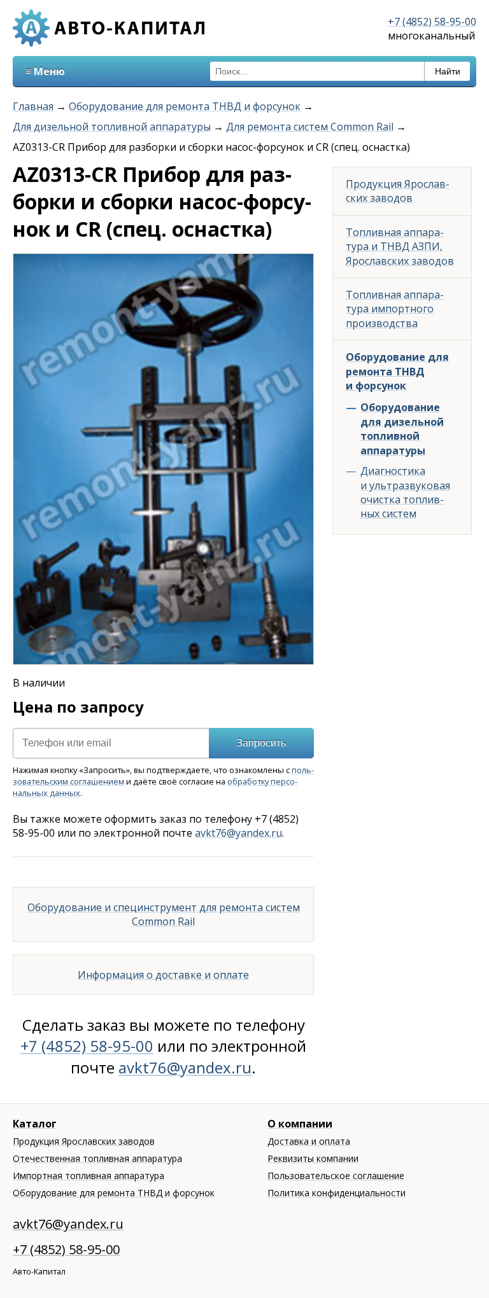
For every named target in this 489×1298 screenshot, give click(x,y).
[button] (302, 265)
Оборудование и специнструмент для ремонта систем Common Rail (163, 914)
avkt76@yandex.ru (238, 833)
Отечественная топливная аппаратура (97, 1158)
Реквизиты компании (312, 1158)
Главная (33, 106)
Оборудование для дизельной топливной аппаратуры (402, 428)
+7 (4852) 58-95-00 (432, 22)
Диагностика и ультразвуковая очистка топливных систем (405, 492)
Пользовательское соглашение (335, 1175)
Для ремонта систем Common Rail (309, 127)
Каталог (35, 1124)
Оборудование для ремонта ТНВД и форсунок (185, 106)
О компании (299, 1124)
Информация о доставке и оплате (163, 975)
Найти (447, 71)
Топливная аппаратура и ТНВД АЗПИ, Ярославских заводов (400, 246)
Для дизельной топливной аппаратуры (112, 127)
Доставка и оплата (308, 1141)
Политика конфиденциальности (336, 1193)
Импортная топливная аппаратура (88, 1175)
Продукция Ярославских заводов (398, 191)
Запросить (261, 742)
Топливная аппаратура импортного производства (395, 309)
